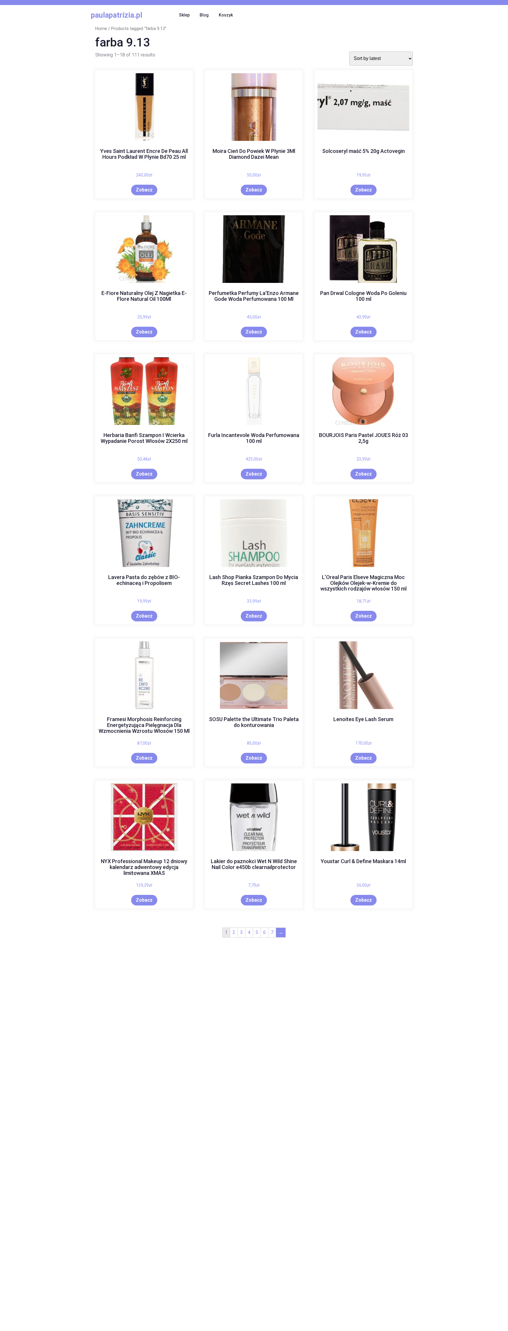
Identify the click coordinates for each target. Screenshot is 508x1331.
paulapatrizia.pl (116, 15)
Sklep (184, 15)
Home (101, 28)
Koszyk (226, 15)
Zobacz (144, 190)
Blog (204, 15)
